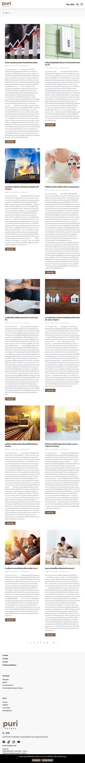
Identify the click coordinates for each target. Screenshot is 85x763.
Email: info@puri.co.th (9, 745)
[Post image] (22, 41)
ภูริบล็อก (7, 66)
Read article (10, 142)
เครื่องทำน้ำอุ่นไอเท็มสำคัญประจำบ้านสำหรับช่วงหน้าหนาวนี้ (62, 63)
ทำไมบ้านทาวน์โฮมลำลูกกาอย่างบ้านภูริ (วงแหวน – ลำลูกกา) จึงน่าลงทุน (62, 445)
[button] (77, 4)
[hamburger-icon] (81, 4)
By (14, 66)
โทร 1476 (70, 4)
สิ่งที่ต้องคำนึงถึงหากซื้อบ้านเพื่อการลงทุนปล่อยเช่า (62, 187)
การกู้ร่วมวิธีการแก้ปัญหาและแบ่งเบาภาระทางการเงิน (21, 318)
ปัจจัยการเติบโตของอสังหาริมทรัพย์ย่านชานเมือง (21, 62)
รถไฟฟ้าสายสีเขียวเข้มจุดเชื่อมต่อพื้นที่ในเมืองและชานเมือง (21, 445)
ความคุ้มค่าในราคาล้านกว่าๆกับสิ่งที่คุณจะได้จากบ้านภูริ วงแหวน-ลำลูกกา (62, 318)
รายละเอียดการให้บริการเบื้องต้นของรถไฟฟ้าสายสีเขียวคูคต (22, 188)
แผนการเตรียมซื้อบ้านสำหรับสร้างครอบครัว (59, 568)
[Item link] (4, 742)
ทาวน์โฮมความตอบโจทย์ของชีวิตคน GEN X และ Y (21, 568)
